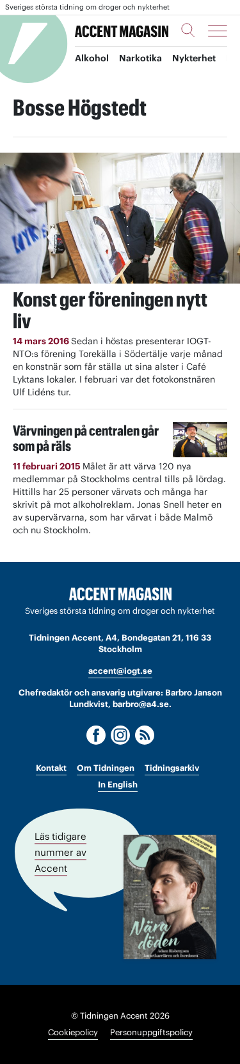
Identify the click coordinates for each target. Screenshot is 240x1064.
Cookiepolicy (73, 1032)
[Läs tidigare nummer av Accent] (170, 897)
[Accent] (120, 594)
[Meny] (217, 30)
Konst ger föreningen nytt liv (110, 310)
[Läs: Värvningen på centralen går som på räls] (200, 439)
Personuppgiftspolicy (151, 1032)
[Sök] (188, 30)
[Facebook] (96, 735)
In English (118, 784)
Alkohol (92, 58)
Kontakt (51, 768)
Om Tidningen (105, 768)
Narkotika (140, 58)
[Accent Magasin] (122, 31)
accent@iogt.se (120, 670)
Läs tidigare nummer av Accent (60, 852)
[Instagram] (120, 735)
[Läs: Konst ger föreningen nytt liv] (120, 218)
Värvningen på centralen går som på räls (86, 438)
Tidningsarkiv (172, 768)
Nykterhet (194, 58)
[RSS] (144, 735)
